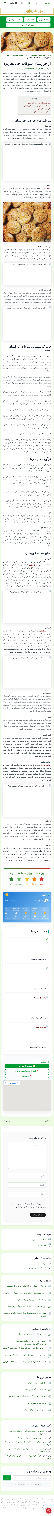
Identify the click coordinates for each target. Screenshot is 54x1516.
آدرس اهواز (25, 1076)
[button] (29, 3)
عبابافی (42, 631)
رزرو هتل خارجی (28, 25)
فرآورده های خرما (43, 109)
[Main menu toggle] (5, 3)
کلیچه (49, 188)
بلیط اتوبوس (43, 20)
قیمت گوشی (46, 1263)
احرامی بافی (46, 765)
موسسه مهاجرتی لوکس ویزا (40, 1268)
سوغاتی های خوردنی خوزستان (39, 103)
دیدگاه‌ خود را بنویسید (23, 68)
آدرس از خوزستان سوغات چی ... (25, 1071)
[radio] (42, 881)
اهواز (8, 55)
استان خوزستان (18, 55)
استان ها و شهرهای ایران (36, 55)
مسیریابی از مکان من (25, 1066)
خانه (49, 55)
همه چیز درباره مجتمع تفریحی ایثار (31, 1438)
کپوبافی (32, 565)
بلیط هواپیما (30, 20)
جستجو (7, 1478)
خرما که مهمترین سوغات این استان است (34, 106)
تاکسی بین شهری (14, 20)
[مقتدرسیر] (27, 11)
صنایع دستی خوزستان (42, 112)
